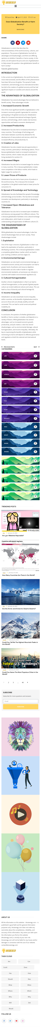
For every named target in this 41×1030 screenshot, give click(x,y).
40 (23, 682)
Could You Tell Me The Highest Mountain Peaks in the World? (20, 643)
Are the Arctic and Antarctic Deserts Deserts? (19, 609)
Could (4, 640)
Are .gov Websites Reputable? (13, 536)
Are (4, 533)
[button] (12, 43)
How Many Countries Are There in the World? (18, 575)
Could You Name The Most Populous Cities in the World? (20, 673)
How (4, 572)
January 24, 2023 (12, 533)
